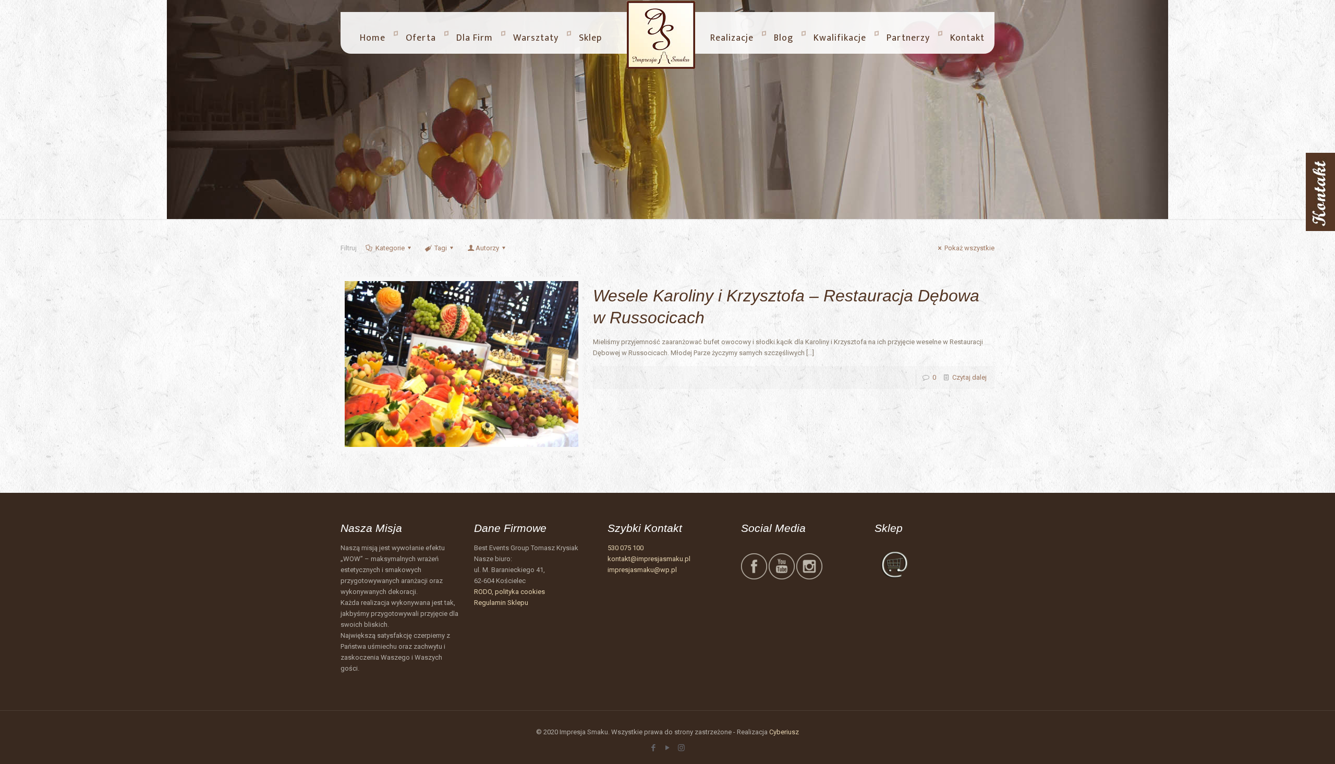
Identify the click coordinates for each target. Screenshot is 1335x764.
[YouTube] (667, 748)
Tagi (440, 248)
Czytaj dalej (969, 377)
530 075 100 (626, 548)
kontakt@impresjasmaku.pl (649, 559)
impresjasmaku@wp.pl (642, 570)
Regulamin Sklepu (501, 603)
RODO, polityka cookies (509, 592)
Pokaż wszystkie (969, 248)
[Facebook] (653, 748)
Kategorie (390, 248)
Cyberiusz (784, 732)
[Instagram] (681, 748)
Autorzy (487, 248)
